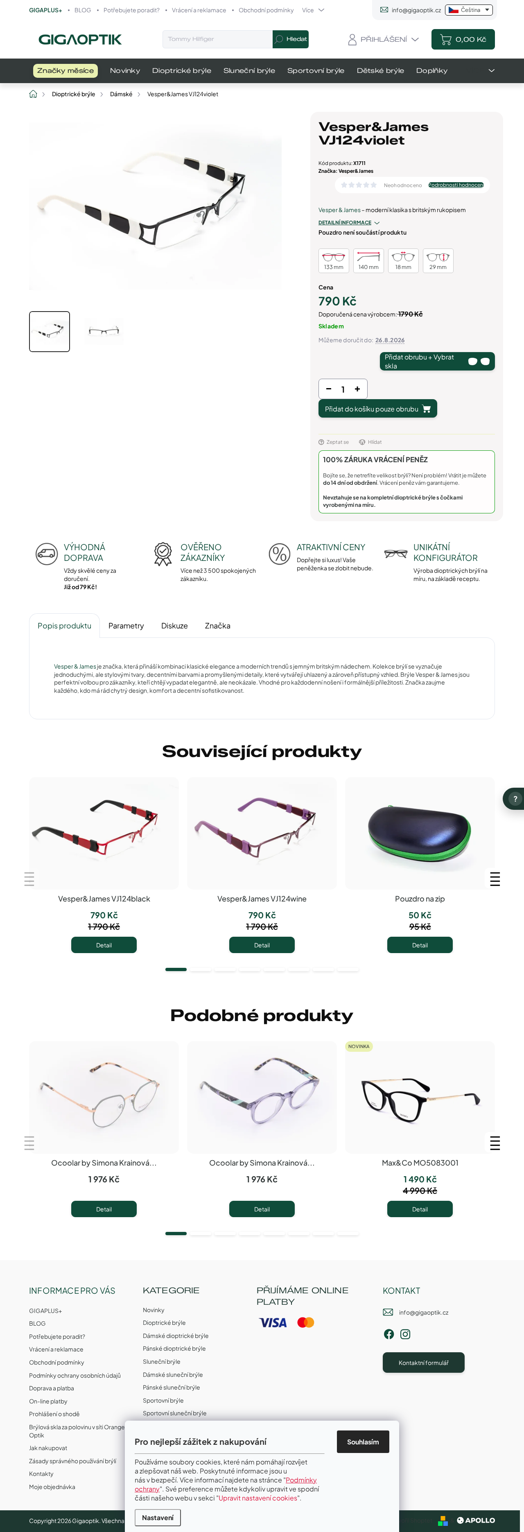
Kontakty (41, 1473)
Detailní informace (344, 222)
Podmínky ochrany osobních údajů (75, 1375)
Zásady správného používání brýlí (72, 1460)
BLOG (83, 10)
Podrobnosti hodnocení (456, 185)
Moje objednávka (52, 1486)
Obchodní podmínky (266, 10)
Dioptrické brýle (164, 1322)
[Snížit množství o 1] (329, 391)
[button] (176, 969)
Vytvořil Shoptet (410, 1520)
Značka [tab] (217, 625)
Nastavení (158, 1517)
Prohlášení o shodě (54, 1413)
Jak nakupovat (48, 1447)
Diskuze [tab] (174, 625)
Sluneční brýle (162, 1361)
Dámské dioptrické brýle (176, 1335)
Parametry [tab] (126, 625)
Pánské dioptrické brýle (174, 1348)
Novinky (154, 1309)
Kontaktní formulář (424, 1362)
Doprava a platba (51, 1388)
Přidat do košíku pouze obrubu (371, 408)
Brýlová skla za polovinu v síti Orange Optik (77, 1431)
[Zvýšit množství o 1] (357, 391)
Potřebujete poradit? (132, 10)
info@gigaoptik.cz (423, 1312)
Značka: (345, 171)
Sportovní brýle (163, 1400)
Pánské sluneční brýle (171, 1387)
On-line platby (48, 1401)
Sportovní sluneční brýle (175, 1413)
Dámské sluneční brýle (173, 1374)
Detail (104, 945)
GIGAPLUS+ (45, 10)
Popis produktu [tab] (64, 625)
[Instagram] (405, 1332)
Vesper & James (339, 209)
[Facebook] (389, 1332)
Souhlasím (363, 1441)
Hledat (297, 39)
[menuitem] (65, 71)
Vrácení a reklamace (199, 10)
